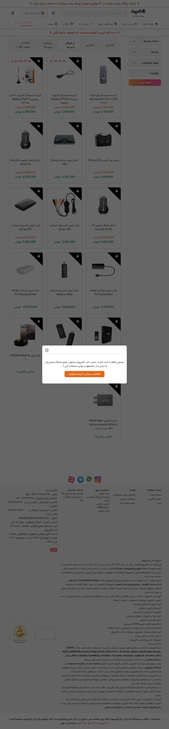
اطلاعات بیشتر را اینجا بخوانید (84, 374)
